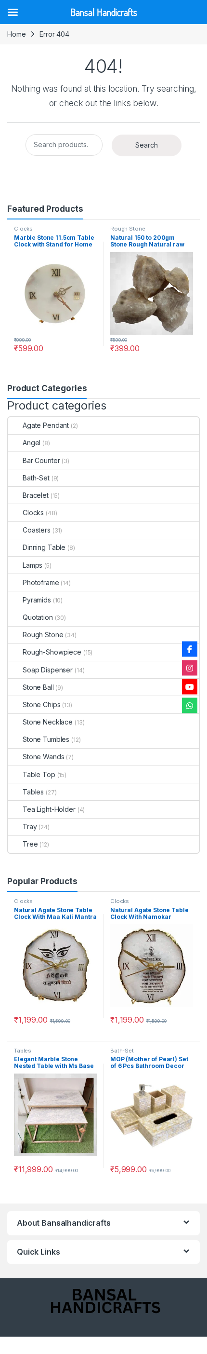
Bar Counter (41, 460)
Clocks (23, 228)
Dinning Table (44, 547)
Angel (31, 442)
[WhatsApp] (189, 705)
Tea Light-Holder (49, 809)
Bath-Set (36, 478)
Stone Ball (38, 687)
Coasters (37, 530)
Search (146, 145)
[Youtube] (189, 686)
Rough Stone (127, 228)
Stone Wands (43, 756)
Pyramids (37, 600)
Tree (30, 844)
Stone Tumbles (46, 739)
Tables (33, 792)
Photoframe (41, 582)
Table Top (39, 774)
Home (16, 34)
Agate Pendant (46, 425)
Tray (30, 826)
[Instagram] (189, 667)
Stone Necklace (48, 722)
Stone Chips (41, 704)
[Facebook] (189, 648)
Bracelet (36, 495)
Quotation (38, 617)
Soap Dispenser (48, 670)
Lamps (32, 565)
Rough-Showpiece (52, 652)
